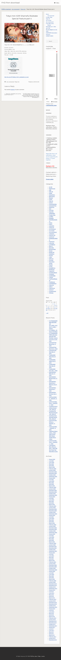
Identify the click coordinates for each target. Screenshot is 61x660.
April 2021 (51, 559)
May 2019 (51, 594)
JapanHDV (51, 226)
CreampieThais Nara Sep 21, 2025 (52, 352)
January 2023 (52, 526)
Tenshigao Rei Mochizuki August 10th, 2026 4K (53, 412)
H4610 (50, 224)
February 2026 (52, 468)
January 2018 (52, 619)
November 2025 (53, 473)
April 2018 (51, 615)
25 (56, 308)
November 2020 (53, 566)
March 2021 (52, 560)
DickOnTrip (51, 207)
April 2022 (51, 540)
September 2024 (53, 495)
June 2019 (51, 593)
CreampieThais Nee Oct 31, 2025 (53, 348)
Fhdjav (39, 656)
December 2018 (53, 602)
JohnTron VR (52, 235)
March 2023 (52, 523)
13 (48, 307)
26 (46, 310)
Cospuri (51, 202)
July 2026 (51, 461)
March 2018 (52, 616)
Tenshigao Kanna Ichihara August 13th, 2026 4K (53, 408)
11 (56, 305)
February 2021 (52, 562)
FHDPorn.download (6, 9)
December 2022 (53, 527)
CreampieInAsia (53, 204)
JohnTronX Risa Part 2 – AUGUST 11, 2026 (53, 442)
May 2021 (51, 557)
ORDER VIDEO (49, 36)
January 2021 (52, 563)
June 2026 (51, 462)
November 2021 (53, 548)
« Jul (47, 313)
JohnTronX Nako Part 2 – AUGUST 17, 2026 (53, 403)
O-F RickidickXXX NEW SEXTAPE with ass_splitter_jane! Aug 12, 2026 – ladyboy (53, 324)
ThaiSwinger (52, 282)
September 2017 (53, 626)
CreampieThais (52, 205)
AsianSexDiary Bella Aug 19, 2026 (52, 373)
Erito (50, 209)
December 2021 (53, 546)
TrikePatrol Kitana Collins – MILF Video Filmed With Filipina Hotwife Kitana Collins (53, 435)
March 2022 (52, 541)
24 (54, 308)
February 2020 (52, 580)
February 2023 (52, 524)
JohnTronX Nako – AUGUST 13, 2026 (53, 428)
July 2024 (51, 498)
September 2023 (53, 513)
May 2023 (51, 520)
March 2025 (52, 485)
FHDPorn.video (33, 656)
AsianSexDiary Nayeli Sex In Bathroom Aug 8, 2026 (53, 384)
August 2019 (52, 590)
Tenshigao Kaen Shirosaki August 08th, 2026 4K (53, 417)
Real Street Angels (51, 262)
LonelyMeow (52, 244)
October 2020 (52, 568)
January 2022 (52, 545)
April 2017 (51, 633)
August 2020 (52, 571)
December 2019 (53, 583)
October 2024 (52, 493)
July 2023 (51, 517)
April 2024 (51, 503)
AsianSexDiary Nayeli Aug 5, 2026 (52, 389)
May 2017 (51, 632)
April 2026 (51, 465)
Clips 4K (48, 19)
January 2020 (52, 582)
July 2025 (51, 479)
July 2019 (51, 591)
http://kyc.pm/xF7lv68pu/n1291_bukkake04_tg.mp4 (16, 77)
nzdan (50, 257)
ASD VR (51, 191)
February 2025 (52, 487)
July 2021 (51, 554)
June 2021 (51, 555)
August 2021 (52, 552)
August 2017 (52, 627)
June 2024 (51, 499)
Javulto (43, 656)
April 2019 (51, 596)
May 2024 (51, 501)
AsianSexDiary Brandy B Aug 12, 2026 (53, 378)
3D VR (50, 187)
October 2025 (52, 475)
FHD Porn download (10, 3)
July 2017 (51, 629)
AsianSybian (52, 195)
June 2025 (51, 481)
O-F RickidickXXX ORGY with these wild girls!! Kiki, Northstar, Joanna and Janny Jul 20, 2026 (53, 337)
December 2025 (53, 471)
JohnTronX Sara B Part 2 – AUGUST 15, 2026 (53, 423)
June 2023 (51, 518)
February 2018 (52, 618)
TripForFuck (52, 288)
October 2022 (52, 531)
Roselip (51, 265)
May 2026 (51, 464)
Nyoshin (51, 255)
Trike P (50, 286)
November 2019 (53, 585)
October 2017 (52, 624)
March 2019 (52, 597)
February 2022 (52, 543)
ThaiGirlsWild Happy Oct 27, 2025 (52, 361)
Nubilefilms (51, 254)
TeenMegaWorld (53, 272)
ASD (50, 190)
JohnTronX (51, 237)
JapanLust (51, 227)
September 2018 (53, 607)
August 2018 (52, 608)
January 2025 (52, 489)
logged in (13, 89)
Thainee (51, 277)
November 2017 (53, 622)
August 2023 (52, 515)
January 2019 (52, 601)
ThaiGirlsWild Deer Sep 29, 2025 (52, 366)
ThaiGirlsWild (52, 275)
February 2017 (52, 636)
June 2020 (51, 574)
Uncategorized (52, 291)
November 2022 (53, 529)
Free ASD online (50, 23)
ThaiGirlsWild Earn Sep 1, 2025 (53, 369)
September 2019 (53, 588)
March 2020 (52, 579)
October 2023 (52, 512)
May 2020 (51, 576)
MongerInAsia (52, 249)
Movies (49, 25)
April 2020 (51, 577)
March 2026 (52, 467)
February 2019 (52, 599)
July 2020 (51, 573)
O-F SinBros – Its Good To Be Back (53, 330)
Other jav (51, 258)
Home (47, 14)
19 (46, 308)
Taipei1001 (51, 271)
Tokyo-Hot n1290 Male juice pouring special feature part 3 (12, 94)
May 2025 (51, 482)
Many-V (51, 246)
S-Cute (50, 266)
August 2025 (52, 478)
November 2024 (53, 492)
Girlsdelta (51, 218)
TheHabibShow (52, 283)
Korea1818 (51, 241)
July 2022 (51, 535)
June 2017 (51, 630)
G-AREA (51, 216)
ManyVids (51, 247)
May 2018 (51, 613)
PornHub (51, 260)
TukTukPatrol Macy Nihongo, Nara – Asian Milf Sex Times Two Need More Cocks (53, 448)
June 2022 (51, 537)
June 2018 (51, 612)
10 (54, 305)
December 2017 (53, 621)
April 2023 (51, 521)
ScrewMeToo (52, 268)
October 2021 (52, 549)
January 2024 (52, 507)
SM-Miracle (51, 269)
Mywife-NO (51, 252)
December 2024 (53, 490)
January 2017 (52, 638)
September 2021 (53, 551)
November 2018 (53, 604)
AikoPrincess (52, 188)
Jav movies (48, 20)
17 (54, 307)
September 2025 (53, 476)
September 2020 (53, 569)
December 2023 (53, 509)
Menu (57, 3)
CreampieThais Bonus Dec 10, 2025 (52, 344)
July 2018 (51, 610)
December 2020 (53, 565)
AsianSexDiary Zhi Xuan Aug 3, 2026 (53, 394)
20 (48, 308)
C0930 (50, 199)
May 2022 (51, 538)
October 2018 (52, 605)
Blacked (51, 198)
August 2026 (52, 459)
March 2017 (52, 635)
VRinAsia (51, 293)
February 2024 (52, 506)
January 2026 (52, 470)
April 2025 (51, 484)
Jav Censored (51, 15)
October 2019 (52, 587)
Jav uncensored (15, 9)
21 (50, 308)
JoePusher (51, 233)
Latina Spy (51, 243)
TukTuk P (51, 289)
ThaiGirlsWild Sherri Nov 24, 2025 (52, 356)
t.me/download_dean (51, 105)
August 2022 (52, 534)
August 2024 (52, 496)
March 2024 (52, 504)
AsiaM (50, 193)
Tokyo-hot (23, 9)
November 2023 (53, 510)
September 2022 (53, 532)
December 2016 (53, 640)
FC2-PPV (51, 210)
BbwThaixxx (52, 196)
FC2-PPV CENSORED (52, 212)
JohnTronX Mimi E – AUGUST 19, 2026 (53, 398)
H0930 (50, 223)
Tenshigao (51, 274)
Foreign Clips (49, 17)
